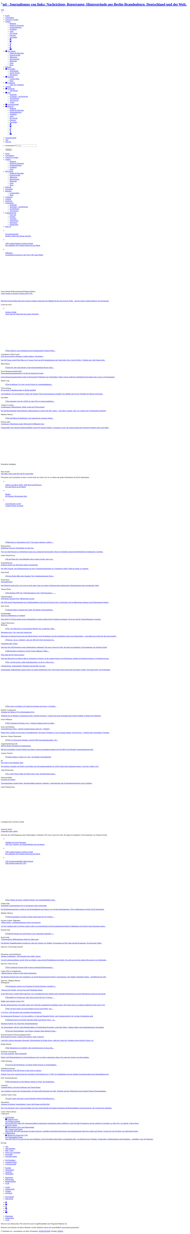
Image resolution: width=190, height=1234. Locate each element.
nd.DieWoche (14, 98)
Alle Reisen (14, 91)
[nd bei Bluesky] (10, 41)
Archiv (7, 1187)
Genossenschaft (10, 138)
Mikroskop (13, 57)
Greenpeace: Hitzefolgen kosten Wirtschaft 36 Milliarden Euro (22, 424)
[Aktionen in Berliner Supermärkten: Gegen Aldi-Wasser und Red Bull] (30, 1098)
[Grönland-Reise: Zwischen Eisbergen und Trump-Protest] (30, 1082)
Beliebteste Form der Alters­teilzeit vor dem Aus (17, 548)
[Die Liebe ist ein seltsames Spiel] (28, 757)
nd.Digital (13, 94)
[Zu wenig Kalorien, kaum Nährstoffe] (29, 1048)
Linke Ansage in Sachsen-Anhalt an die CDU (17, 293)
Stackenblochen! (6, 582)
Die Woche (13, 33)
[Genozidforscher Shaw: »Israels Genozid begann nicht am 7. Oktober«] (30, 723)
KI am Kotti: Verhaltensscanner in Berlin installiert (18, 390)
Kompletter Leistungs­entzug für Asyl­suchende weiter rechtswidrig (24, 906)
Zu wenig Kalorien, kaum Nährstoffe (14, 1054)
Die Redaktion (10, 1160)
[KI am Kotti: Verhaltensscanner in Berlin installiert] (28, 384)
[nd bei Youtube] (11, 49)
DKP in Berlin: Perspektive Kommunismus (16, 746)
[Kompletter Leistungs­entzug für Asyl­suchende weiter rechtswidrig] (30, 900)
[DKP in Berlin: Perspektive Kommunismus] (31, 740)
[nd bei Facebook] (10, 45)
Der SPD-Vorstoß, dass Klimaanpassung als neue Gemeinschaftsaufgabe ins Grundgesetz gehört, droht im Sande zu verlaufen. (45, 569)
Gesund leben (14, 79)
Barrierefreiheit (10, 1181)
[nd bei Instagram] (10, 43)
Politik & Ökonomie (17, 25)
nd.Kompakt (14, 71)
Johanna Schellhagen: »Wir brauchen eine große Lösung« (21, 956)
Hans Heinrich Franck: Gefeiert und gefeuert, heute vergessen (22, 1037)
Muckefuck (14, 75)
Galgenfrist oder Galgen (9, 831)
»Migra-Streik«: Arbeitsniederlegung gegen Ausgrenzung (21, 922)
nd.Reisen (8, 1193)
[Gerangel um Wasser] (30, 774)
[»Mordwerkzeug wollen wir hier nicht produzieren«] (29, 967)
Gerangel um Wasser (8, 779)
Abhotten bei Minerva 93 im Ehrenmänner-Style (17, 712)
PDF (7, 1150)
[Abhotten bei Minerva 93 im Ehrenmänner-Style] (30, 706)
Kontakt (8, 1168)
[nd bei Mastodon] (10, 39)
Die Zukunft (9, 1197)
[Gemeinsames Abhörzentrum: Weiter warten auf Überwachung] (30, 401)
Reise (12, 65)
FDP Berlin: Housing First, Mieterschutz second (17, 599)
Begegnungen (14, 59)
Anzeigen (8, 1172)
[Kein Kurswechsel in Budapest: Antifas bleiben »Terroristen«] (30, 351)
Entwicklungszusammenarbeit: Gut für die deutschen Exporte (22, 373)
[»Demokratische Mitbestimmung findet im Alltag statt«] (29, 934)
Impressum (9, 1177)
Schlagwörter (10, 1189)
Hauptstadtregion (16, 27)
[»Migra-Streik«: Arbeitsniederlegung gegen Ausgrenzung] (30, 917)
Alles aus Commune (17, 85)
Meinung (13, 23)
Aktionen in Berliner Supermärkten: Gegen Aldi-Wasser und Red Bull (25, 1104)
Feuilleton (13, 29)
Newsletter (13, 37)
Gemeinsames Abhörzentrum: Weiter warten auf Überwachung (23, 407)
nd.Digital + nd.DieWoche (19, 96)
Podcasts (13, 35)
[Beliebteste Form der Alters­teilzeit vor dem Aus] (29, 542)
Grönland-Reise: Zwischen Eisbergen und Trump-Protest (20, 1087)
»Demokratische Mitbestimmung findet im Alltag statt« (20, 939)
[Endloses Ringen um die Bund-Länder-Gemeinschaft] (29, 559)
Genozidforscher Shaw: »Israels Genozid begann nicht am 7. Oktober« (25, 729)
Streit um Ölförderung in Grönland (13, 615)
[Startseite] (95, 4)
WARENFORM (44, 1231)
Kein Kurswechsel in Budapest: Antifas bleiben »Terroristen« (22, 356)
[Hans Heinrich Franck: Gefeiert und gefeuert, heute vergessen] (31, 1031)
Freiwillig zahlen (11, 1156)
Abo (2, 10)
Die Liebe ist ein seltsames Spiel (12, 763)
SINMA (60, 1231)
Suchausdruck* (10, 145)
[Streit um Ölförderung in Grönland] (29, 610)
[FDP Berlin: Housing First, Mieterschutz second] (30, 593)
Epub (12, 1150)
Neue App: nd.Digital (12, 1152)
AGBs (12, 102)
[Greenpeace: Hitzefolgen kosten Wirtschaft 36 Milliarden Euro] (29, 418)
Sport (11, 31)
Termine (8, 87)
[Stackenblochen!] (29, 576)
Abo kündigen (10, 1148)
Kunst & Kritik (15, 55)
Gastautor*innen (11, 1162)
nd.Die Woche (15, 73)
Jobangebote (9, 1170)
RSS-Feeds (9, 1199)
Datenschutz (9, 1179)
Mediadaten (9, 1174)
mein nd (8, 142)
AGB (7, 1183)
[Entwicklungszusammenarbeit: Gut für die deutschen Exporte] (29, 367)
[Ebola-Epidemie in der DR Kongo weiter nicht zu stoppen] (31, 1065)
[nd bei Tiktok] (10, 47)
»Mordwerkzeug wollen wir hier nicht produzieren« (19, 973)
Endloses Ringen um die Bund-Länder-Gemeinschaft (19, 565)
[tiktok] (10, 132)
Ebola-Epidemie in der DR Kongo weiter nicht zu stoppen (21, 1070)
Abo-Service (14, 100)
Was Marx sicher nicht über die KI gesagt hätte (17, 474)
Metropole (13, 61)
